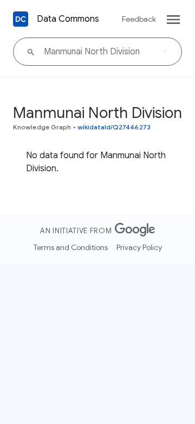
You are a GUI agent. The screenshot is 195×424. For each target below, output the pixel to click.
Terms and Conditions (71, 247)
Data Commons (68, 19)
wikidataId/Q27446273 (114, 127)
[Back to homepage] (20, 19)
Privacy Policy (139, 247)
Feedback (139, 19)
